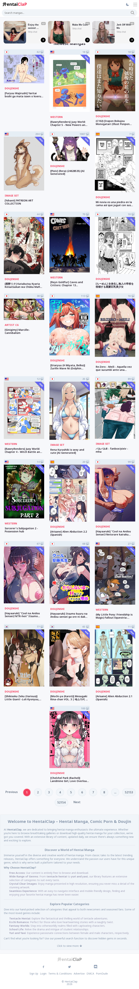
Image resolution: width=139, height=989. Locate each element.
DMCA (90, 973)
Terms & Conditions (60, 973)
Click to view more (68, 946)
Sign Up (34, 973)
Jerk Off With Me (124, 26)
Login (43, 973)
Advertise (79, 973)
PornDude (102, 973)
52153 (129, 792)
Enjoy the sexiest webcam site (35, 26)
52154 (61, 802)
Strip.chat (32, 32)
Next (77, 802)
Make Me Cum (80, 24)
